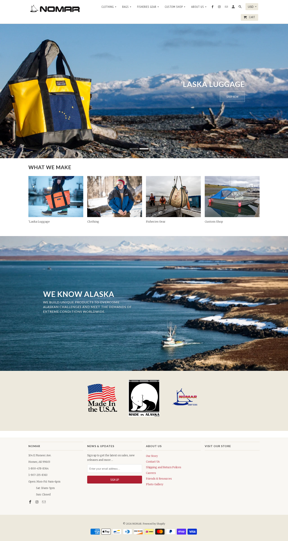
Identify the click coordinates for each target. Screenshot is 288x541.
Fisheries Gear (148, 7)
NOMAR (136, 523)
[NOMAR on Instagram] (37, 502)
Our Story (152, 456)
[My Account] (233, 7)
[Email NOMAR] (44, 502)
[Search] (240, 7)
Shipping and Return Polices (163, 467)
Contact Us (153, 461)
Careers (151, 473)
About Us (199, 7)
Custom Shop (175, 7)
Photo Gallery (154, 484)
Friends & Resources (159, 478)
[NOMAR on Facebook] (30, 502)
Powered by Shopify (154, 523)
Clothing (109, 7)
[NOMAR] (55, 8)
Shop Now (232, 97)
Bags (126, 7)
